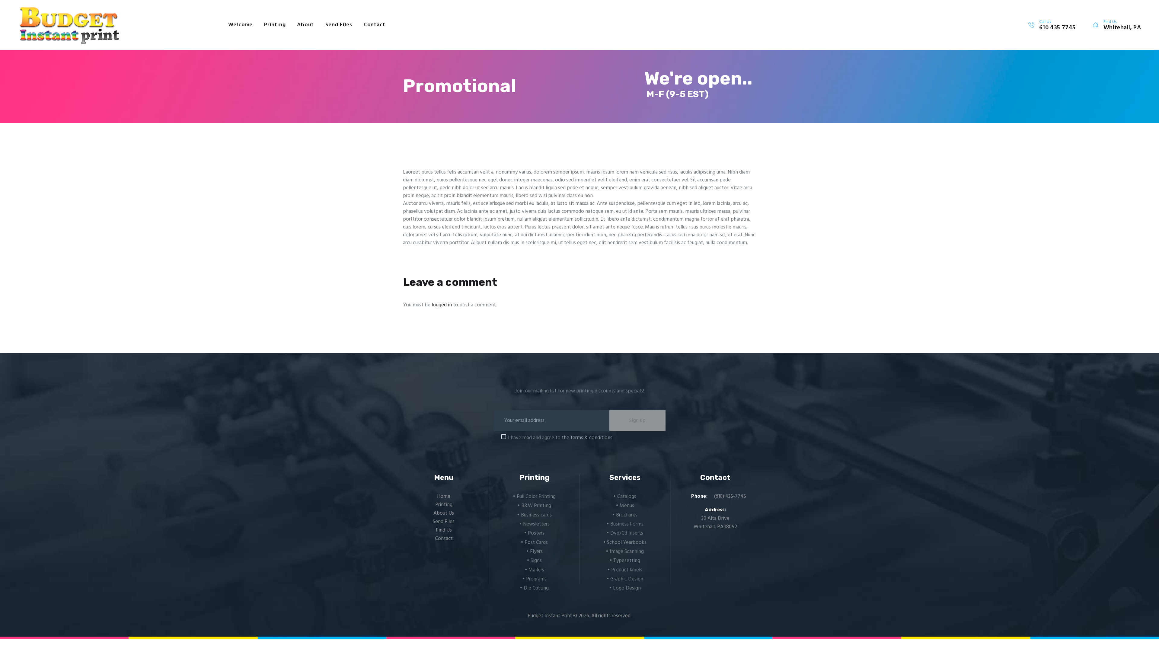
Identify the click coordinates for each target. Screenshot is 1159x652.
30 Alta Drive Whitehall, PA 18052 (715, 522)
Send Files (444, 522)
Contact (444, 539)
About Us (443, 513)
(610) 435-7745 (730, 496)
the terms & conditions (587, 438)
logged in (442, 305)
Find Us (444, 530)
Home (443, 496)
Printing (443, 505)
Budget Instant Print (550, 616)
